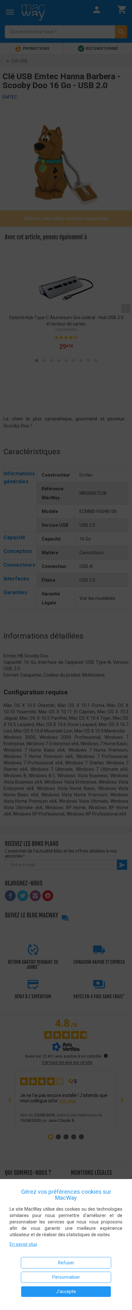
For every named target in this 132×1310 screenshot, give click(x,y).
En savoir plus (23, 1244)
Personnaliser (66, 1277)
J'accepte (66, 1291)
